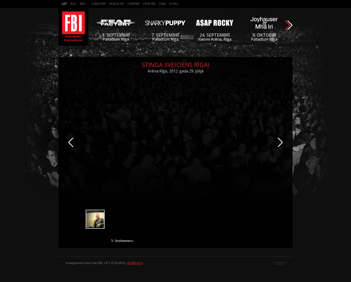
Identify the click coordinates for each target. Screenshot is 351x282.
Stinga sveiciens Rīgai (175, 65)
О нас (173, 4)
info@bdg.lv (135, 263)
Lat (64, 4)
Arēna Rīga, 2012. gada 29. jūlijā (175, 71)
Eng (82, 4)
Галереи (133, 4)
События (98, 4)
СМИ (162, 4)
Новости (116, 4)
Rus (73, 4)
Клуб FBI (149, 4)
